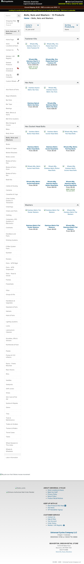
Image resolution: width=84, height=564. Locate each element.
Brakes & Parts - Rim (11, 174)
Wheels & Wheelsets (9, 450)
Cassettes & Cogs (12, 194)
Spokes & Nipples (12, 403)
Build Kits (9, 179)
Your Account (52, 521)
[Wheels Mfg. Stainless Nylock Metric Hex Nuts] (52, 94)
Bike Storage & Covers (11, 124)
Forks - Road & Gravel (11, 274)
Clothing (8, 215)
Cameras (9, 190)
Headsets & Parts (12, 307)
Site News (51, 508)
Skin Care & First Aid (11, 398)
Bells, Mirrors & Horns (11, 113)
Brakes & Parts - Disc (11, 162)
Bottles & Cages (11, 148)
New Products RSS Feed (56, 505)
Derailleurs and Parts (11, 235)
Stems (8, 407)
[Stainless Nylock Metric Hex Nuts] (33, 94)
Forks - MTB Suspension (10, 268)
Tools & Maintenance (10, 419)
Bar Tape (9, 104)
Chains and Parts (11, 211)
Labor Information (12, 457)
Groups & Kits (10, 294)
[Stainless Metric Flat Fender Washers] (33, 217)
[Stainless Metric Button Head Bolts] (33, 138)
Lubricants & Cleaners (10, 331)
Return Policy (52, 496)
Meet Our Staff (53, 492)
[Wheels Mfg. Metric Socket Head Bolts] (33, 173)
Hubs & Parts (10, 315)
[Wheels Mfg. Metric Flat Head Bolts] (70, 138)
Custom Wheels (11, 81)
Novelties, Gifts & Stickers (11, 339)
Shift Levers (10, 388)
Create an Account (35, 4)
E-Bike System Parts (11, 247)
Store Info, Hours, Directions (64, 552)
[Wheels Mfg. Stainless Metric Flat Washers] (70, 217)
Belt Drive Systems (12, 119)
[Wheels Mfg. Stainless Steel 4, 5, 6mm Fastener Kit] (33, 50)
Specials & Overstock (9, 70)
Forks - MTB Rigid (12, 263)
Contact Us (9, 50)
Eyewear (9, 252)
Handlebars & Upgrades (10, 302)
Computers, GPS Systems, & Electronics (11, 221)
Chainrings (9, 207)
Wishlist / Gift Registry (10, 57)
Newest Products (9, 63)
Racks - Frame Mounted (11, 364)
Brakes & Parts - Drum (11, 168)
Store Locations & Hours (12, 45)
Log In (26, 4)
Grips (7, 290)
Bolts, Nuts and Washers (12, 139)
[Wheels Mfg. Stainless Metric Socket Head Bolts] (70, 173)
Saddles (8, 380)
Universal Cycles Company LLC (64, 532)
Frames (8, 280)
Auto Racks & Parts (12, 89)
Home (26, 18)
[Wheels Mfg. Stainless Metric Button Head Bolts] (52, 173)
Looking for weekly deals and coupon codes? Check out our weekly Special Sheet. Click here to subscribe (42, 10)
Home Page (10, 39)
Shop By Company (9, 76)
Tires (7, 414)
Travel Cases (10, 432)
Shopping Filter (11, 21)
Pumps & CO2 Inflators (10, 356)
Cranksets (9, 227)
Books (8, 144)
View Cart (70, 2)
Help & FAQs (52, 519)
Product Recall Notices (55, 498)
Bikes (8, 129)
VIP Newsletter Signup (55, 510)
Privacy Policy (52, 494)
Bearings (9, 108)
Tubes (8, 437)
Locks (8, 326)
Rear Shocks (10, 370)
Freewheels (10, 284)
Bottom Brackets (11, 152)
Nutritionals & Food (12, 344)
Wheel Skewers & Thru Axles (12, 444)
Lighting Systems (12, 322)
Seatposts (9, 384)
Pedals (8, 351)
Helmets (8, 311)
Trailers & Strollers (12, 424)
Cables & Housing (12, 186)
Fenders (8, 259)
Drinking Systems (12, 240)
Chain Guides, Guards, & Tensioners (10, 200)
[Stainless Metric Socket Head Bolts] (52, 138)
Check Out (79, 2)
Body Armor (10, 133)
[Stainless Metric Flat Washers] (52, 217)
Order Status (52, 523)
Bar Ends (9, 100)
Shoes (8, 393)
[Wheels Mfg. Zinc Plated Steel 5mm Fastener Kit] (52, 50)
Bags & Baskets (11, 96)
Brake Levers (10, 157)
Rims (7, 374)
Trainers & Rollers (11, 428)
